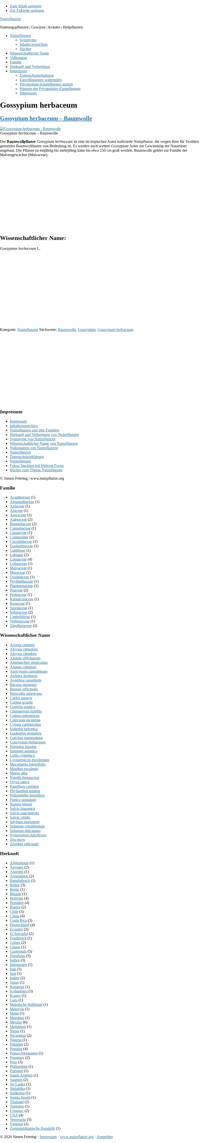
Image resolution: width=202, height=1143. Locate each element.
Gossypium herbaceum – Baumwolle (46, 118)
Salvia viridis (20, 817)
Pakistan (16, 1044)
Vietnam (16, 1124)
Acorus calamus (22, 645)
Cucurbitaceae (21, 541)
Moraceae (17, 572)
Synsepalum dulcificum (28, 835)
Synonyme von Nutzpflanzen (32, 439)
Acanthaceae (20, 497)
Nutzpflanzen (10, 19)
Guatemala (18, 951)
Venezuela (18, 1119)
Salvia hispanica (22, 808)
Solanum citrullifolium (27, 826)
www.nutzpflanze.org (77, 1137)
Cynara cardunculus (25, 724)
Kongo (15, 996)
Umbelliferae (20, 617)
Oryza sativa (19, 782)
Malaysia (17, 1009)
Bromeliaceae (20, 524)
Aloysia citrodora (23, 654)
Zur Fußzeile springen (27, 10)
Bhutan (15, 894)
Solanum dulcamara (25, 831)
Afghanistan (19, 863)
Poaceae (16, 590)
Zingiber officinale (24, 844)
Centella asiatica (22, 707)
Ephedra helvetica (24, 729)
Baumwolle (67, 329)
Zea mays (17, 839)
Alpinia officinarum (25, 658)
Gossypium (87, 329)
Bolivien (16, 898)
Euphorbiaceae (21, 546)
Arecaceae (18, 515)
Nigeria (15, 1040)
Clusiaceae (18, 533)
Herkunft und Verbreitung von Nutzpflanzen (44, 434)
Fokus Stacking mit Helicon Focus (37, 465)
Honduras (17, 956)
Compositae (19, 537)
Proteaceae (18, 595)
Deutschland (19, 925)
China (14, 916)
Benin (14, 889)
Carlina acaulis (21, 702)
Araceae (16, 510)
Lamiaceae (18, 559)
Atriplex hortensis (23, 676)
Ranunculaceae (22, 599)
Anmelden (105, 1137)
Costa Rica (18, 920)
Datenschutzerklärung (27, 457)
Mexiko (16, 1022)
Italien (14, 978)
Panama (16, 1049)
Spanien (16, 1080)
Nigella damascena (24, 777)
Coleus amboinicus (24, 715)
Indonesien (18, 965)
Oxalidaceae (19, 577)
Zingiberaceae (21, 625)
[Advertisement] (101, 195)
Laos (13, 1000)
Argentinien (19, 876)
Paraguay (17, 1057)
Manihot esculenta (24, 769)
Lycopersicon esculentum (29, 760)
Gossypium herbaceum (115, 329)
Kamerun (17, 987)
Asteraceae (18, 519)
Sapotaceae (18, 608)
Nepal (14, 1031)
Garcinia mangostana (26, 738)
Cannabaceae (20, 528)
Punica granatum (23, 800)
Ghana (15, 947)
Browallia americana (26, 693)
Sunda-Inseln (20, 1097)
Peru (13, 1062)
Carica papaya (21, 698)
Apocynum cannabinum (28, 671)
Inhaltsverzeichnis (24, 426)
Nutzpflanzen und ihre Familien (34, 430)
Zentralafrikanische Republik (32, 1128)
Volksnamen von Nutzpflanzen (34, 448)
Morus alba (18, 773)
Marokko (17, 1018)
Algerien (16, 872)
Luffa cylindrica (22, 755)
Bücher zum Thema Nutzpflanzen (36, 470)
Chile (14, 911)
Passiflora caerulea (24, 786)
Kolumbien (18, 991)
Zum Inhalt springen (25, 6)
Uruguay (17, 1111)
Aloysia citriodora (24, 649)
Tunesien (17, 1106)
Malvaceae (18, 568)
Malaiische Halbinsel (26, 1004)
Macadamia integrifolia (28, 764)
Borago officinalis (24, 689)
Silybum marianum (24, 822)
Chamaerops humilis (26, 711)
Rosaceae (17, 603)
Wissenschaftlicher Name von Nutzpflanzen (44, 443)
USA (14, 1115)
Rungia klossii (21, 804)
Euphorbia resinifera (25, 733)
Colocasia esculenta (25, 720)
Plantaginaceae (21, 586)
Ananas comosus (23, 667)
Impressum (18, 421)
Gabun (15, 942)
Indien (15, 960)
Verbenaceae (20, 621)
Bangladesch (20, 880)
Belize (15, 885)
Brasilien (17, 903)
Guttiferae (17, 550)
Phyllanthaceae (21, 581)
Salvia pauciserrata (24, 813)
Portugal (16, 1071)
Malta (14, 1013)
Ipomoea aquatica (23, 751)
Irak (13, 969)
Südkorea (17, 1093)
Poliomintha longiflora (27, 795)
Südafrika (17, 1088)
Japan (14, 982)
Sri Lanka (17, 1084)
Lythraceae (18, 564)
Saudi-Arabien (21, 1075)
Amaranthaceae (22, 502)
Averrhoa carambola (25, 680)
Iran (13, 973)
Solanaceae (18, 612)
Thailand (17, 1102)
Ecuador (16, 929)
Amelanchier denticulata (29, 662)
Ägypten (16, 867)
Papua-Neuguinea (24, 1053)
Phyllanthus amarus (25, 791)
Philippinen (19, 1066)
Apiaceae (17, 506)
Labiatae (16, 555)
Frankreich (18, 938)
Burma (15, 907)
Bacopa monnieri (23, 685)
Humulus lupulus (23, 746)
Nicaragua (18, 1035)
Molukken (18, 1026)
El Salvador (19, 934)
